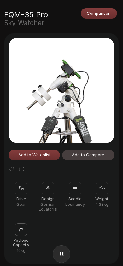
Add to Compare (88, 154)
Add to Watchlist (34, 154)
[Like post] (12, 170)
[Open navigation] (61, 254)
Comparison (99, 13)
